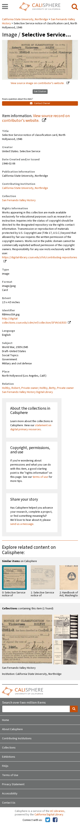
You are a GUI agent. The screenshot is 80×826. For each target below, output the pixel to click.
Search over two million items (24, 702)
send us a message (21, 524)
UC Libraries (57, 811)
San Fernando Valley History (19, 200)
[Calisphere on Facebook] (55, 820)
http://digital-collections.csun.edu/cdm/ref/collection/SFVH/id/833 (34, 321)
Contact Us (8, 803)
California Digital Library (48, 815)
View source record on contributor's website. (36, 118)
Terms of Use (10, 775)
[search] (75, 7)
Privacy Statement (13, 784)
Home (5, 720)
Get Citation (40, 91)
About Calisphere (12, 729)
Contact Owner (42, 103)
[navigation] (5, 7)
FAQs (5, 766)
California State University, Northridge (25, 19)
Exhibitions (8, 757)
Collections (9, 748)
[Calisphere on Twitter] (47, 820)
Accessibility (9, 794)
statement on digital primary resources (30, 427)
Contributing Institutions (17, 738)
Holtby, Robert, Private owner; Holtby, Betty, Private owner (38, 388)
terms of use (40, 477)
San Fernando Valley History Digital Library (27, 392)
